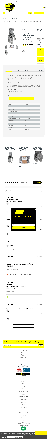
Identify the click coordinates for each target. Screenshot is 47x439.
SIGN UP (23, 227)
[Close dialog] (35, 209)
